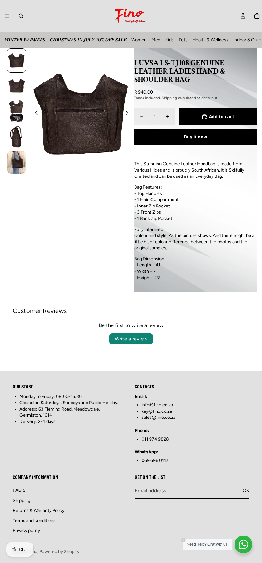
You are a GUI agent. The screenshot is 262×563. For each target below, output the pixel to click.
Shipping (21, 500)
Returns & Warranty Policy (38, 510)
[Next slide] (127, 114)
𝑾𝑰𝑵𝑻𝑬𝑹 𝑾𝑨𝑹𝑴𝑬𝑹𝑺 (25, 40)
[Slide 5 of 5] (16, 162)
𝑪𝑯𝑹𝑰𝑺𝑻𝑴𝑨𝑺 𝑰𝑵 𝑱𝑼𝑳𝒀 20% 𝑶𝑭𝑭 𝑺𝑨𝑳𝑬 (88, 40)
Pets (183, 40)
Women (139, 40)
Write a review (131, 339)
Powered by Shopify (59, 551)
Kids (169, 40)
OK (246, 490)
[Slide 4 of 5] (16, 136)
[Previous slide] (36, 114)
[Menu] (7, 16)
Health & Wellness (210, 40)
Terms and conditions (34, 520)
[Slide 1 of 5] (16, 60)
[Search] (21, 16)
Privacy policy (26, 530)
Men (155, 40)
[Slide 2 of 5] (16, 86)
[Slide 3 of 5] (16, 111)
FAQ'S (19, 490)
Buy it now (195, 137)
